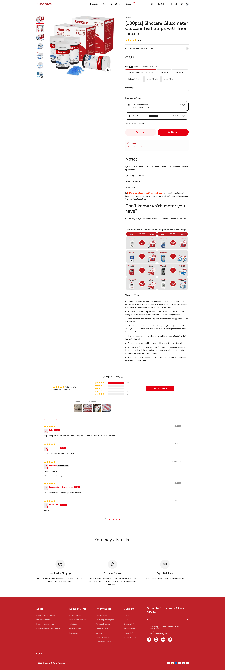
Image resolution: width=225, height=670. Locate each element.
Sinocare (128, 17)
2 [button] (109, 519)
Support (129, 4)
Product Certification (77, 619)
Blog (104, 4)
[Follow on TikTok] (170, 639)
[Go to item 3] (40, 37)
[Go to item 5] (40, 56)
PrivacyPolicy (154, 629)
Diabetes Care (102, 628)
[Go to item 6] (40, 65)
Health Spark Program (105, 619)
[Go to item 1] (40, 20)
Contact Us (128, 615)
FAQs (126, 619)
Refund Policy (129, 628)
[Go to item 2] (40, 29)
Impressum (73, 633)
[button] (131, 40)
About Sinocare (75, 615)
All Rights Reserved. (57, 663)
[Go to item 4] (40, 46)
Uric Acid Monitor (43, 619)
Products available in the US (48, 628)
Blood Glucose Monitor (45, 615)
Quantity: (129, 88)
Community (100, 633)
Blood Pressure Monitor (46, 624)
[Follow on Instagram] (156, 639)
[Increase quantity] (185, 88)
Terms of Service (131, 637)
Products (94, 4)
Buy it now (140, 132)
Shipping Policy (130, 624)
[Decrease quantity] (172, 88)
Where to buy (75, 628)
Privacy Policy (129, 633)
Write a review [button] (160, 388)
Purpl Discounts (102, 637)
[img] (49, 426)
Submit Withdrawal (104, 641)
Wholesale (73, 624)
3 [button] (113, 519)
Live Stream (116, 4)
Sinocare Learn (102, 615)
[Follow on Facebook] (149, 639)
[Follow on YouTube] (163, 639)
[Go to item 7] (40, 75)
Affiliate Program (103, 624)
